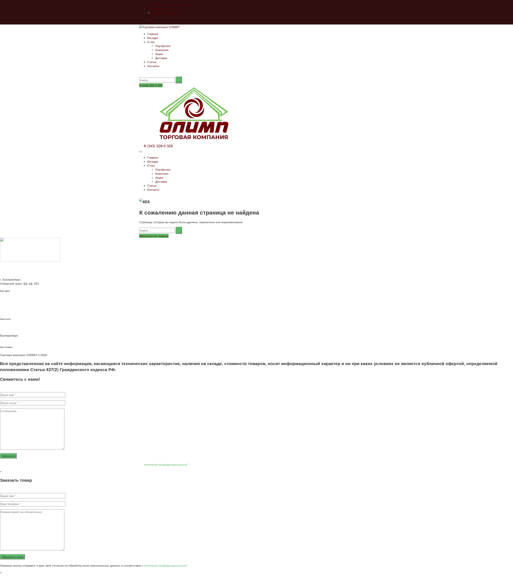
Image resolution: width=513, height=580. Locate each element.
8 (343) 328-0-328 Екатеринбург (172, 5)
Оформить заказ (12, 557)
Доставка (161, 58)
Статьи (151, 62)
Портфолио (163, 46)
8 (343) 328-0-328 (151, 85)
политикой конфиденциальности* (166, 464)
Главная (152, 34)
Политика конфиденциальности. (69, 355)
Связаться (8, 456)
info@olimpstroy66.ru (13, 311)
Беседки (152, 38)
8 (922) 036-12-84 (162, 9)
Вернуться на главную (154, 236)
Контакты (153, 66)
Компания (162, 50)
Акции (159, 54)
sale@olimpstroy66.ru (165, 13)
